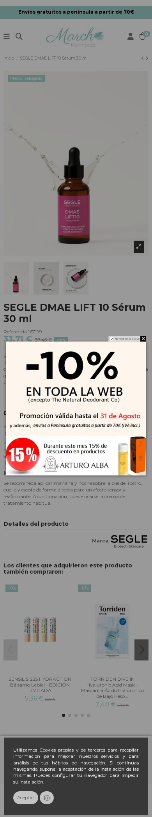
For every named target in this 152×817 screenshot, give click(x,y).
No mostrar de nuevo (127, 338)
